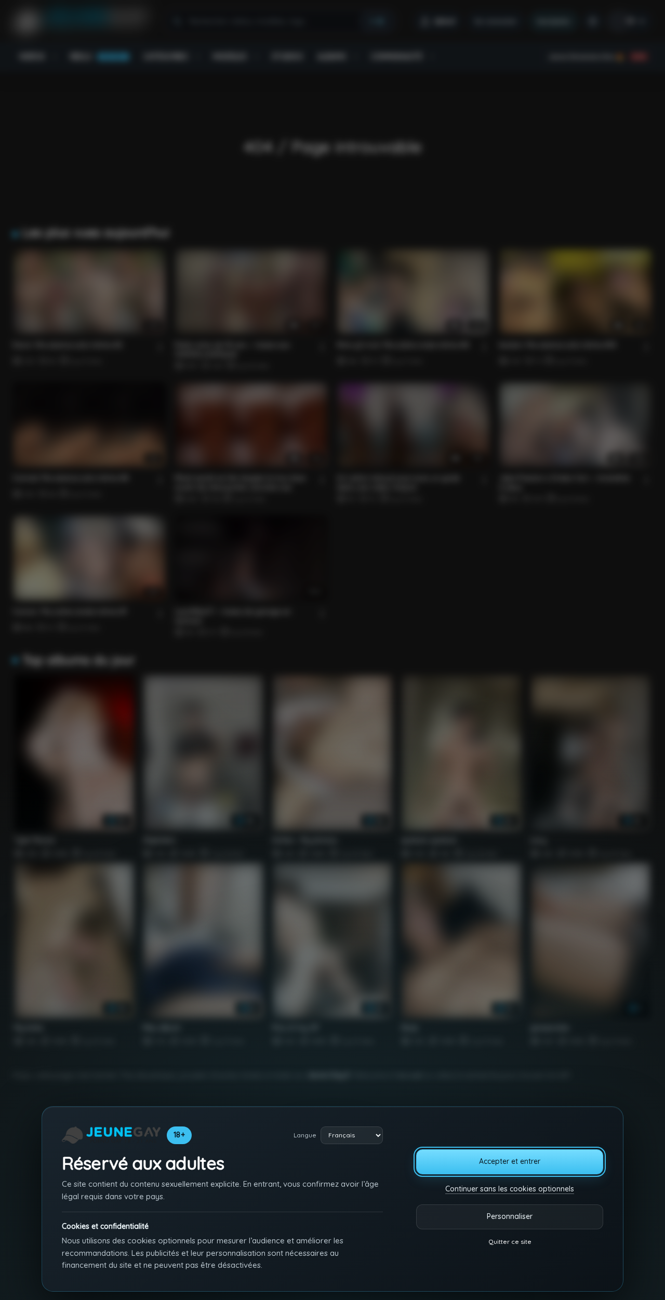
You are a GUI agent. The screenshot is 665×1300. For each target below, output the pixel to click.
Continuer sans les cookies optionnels (509, 1188)
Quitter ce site (509, 1241)
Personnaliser (510, 1216)
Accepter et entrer (509, 1161)
